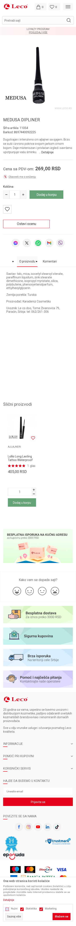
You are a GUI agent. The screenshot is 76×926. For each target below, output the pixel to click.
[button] (38, 20)
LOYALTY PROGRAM (38, 29)
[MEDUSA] (15, 97)
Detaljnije (47, 152)
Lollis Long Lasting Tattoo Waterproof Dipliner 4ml (20, 460)
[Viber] (60, 243)
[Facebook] (19, 827)
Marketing (51, 908)
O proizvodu (27, 261)
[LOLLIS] (13, 437)
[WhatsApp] (38, 243)
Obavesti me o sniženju (22, 176)
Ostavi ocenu (26, 224)
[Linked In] (47, 827)
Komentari (50, 261)
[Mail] (49, 243)
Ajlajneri (14, 446)
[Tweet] (27, 243)
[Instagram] (28, 827)
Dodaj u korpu (47, 195)
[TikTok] (57, 827)
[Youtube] (38, 827)
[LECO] (15, 6)
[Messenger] (15, 243)
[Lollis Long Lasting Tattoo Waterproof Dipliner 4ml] (22, 428)
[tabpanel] (38, 76)
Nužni (14, 908)
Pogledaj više (38, 32)
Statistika (31, 908)
